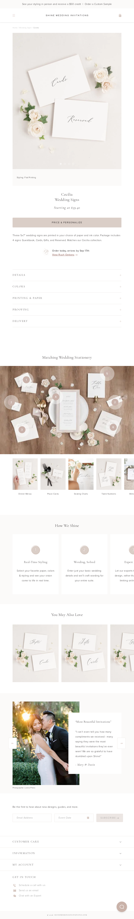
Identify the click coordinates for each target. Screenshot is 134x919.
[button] (122, 907)
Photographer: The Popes (23, 788)
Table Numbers (109, 493)
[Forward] (121, 743)
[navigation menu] (14, 15)
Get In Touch (24, 877)
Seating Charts (81, 493)
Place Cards (53, 493)
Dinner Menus (25, 493)
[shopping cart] (120, 15)
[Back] (12, 743)
